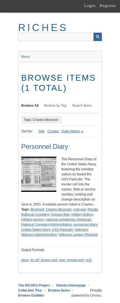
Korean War (60, 214)
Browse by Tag (55, 106)
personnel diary (85, 224)
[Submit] (97, 37)
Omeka (95, 295)
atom (25, 260)
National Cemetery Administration (46, 224)
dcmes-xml (49, 260)
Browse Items (59, 290)
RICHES (43, 27)
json (62, 260)
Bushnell (37, 209)
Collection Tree (30, 290)
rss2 (88, 260)
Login (90, 5)
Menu (25, 57)
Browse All (30, 106)
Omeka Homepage (71, 285)
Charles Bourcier (58, 209)
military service (32, 219)
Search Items (82, 106)
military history (82, 214)
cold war (79, 209)
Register (108, 5)
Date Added (71, 131)
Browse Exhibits (31, 295)
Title (41, 131)
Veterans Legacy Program (78, 235)
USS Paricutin (62, 230)
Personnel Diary (44, 146)
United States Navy (35, 230)
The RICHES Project (34, 285)
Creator (53, 131)
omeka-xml (75, 260)
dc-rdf (34, 260)
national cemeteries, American (68, 219)
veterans (81, 230)
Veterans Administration (39, 235)
